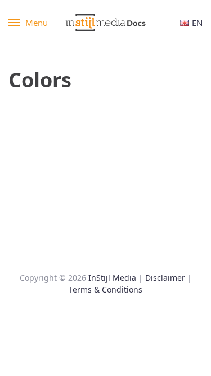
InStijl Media (112, 277)
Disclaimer (165, 277)
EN (197, 22)
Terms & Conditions (105, 289)
